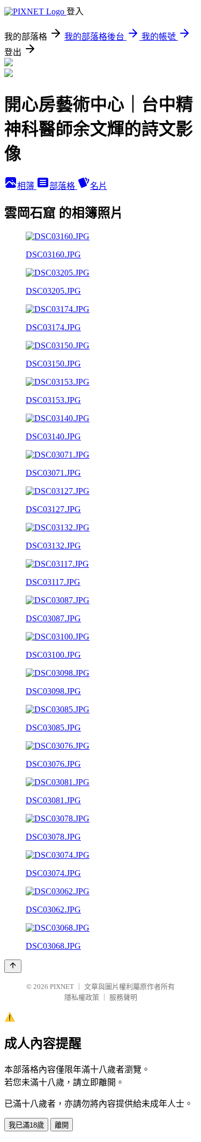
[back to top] (12, 966)
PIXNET (62, 987)
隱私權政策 (81, 997)
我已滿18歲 (26, 1125)
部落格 (63, 186)
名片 (98, 186)
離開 (62, 1125)
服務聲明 (123, 997)
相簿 (26, 186)
